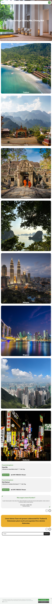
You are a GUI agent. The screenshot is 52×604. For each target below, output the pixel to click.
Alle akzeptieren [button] (43, 599)
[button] (18, 601)
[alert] (26, 601)
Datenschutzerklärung (29, 600)
